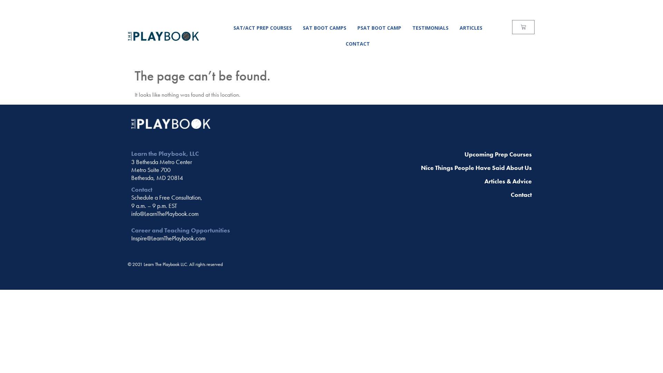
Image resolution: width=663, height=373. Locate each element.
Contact (358, 43)
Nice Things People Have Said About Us (476, 168)
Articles (471, 28)
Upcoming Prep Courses (498, 154)
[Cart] (523, 27)
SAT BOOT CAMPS (324, 28)
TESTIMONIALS (430, 28)
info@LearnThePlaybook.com (165, 214)
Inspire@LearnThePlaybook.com (168, 238)
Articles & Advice (508, 181)
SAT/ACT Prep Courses (262, 28)
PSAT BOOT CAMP (379, 28)
